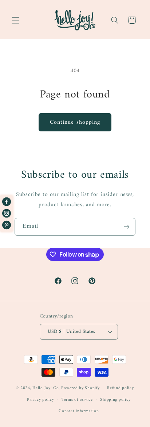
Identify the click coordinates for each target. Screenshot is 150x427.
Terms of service (77, 399)
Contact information (79, 411)
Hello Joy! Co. (46, 388)
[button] (15, 20)
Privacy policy (40, 399)
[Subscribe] (126, 227)
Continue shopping (75, 122)
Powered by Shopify (80, 388)
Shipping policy (115, 399)
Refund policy (120, 388)
